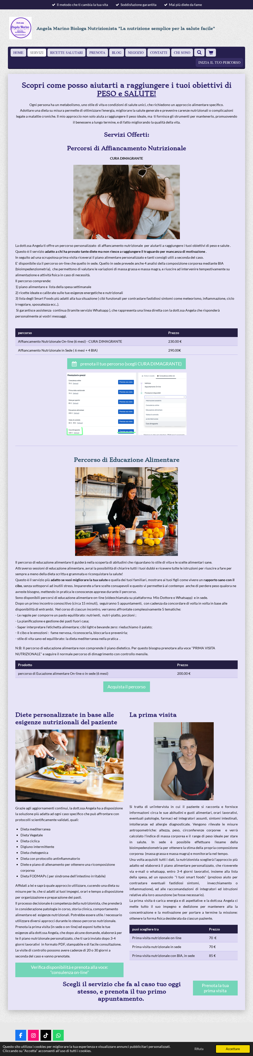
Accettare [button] (233, 1049)
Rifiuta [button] (199, 1049)
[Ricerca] (199, 52)
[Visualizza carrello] (211, 53)
